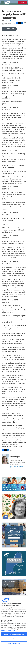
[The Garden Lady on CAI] (14, 506)
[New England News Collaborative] (14, 563)
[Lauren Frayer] (5, 459)
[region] (14, 621)
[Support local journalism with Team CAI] (14, 484)
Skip (14, 638)
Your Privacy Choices (14, 643)
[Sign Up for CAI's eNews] (14, 535)
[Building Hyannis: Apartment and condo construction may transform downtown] (14, 587)
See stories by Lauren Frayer (16, 467)
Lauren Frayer (10, 21)
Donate (23, 2)
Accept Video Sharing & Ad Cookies (14, 634)
